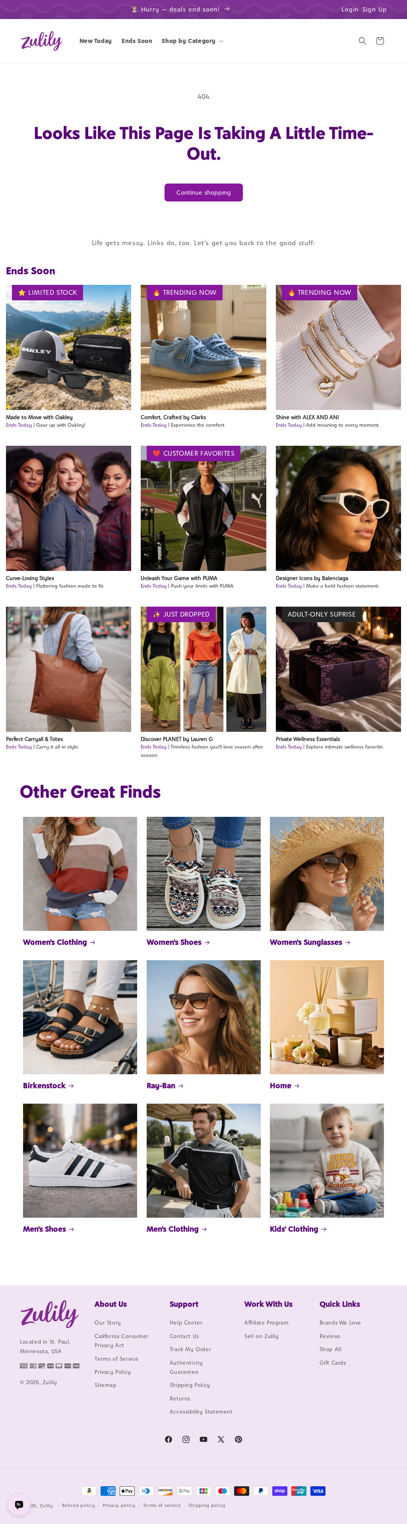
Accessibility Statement (201, 1411)
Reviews (330, 1336)
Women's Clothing (55, 942)
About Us (111, 1304)
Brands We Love (340, 1322)
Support (184, 1304)
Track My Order (190, 1349)
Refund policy (78, 1505)
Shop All (330, 1349)
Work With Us (268, 1304)
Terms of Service (117, 1359)
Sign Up (374, 9)
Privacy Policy (113, 1372)
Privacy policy (119, 1505)
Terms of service (162, 1505)
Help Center (186, 1322)
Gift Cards (333, 1363)
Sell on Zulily (261, 1336)
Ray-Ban (161, 1085)
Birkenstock (44, 1085)
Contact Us (184, 1336)
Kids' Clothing (294, 1228)
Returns (180, 1398)
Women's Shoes (174, 942)
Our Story (108, 1322)
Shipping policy (207, 1505)
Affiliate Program (266, 1322)
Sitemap (105, 1385)
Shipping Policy (190, 1385)
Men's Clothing (173, 1228)
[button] (192, 41)
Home (280, 1085)
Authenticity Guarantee (186, 1367)
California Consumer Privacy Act (121, 1340)
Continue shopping (203, 192)
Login (350, 9)
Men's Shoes (44, 1228)
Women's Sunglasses (306, 942)
